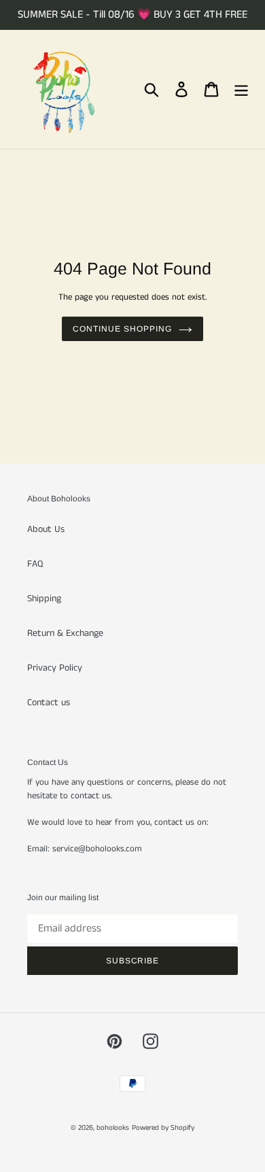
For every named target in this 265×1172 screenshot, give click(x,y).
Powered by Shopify (163, 1127)
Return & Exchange (65, 633)
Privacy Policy (54, 668)
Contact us (48, 702)
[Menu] (241, 89)
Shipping (44, 598)
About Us (46, 529)
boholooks (112, 1127)
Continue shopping (122, 329)
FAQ (35, 564)
